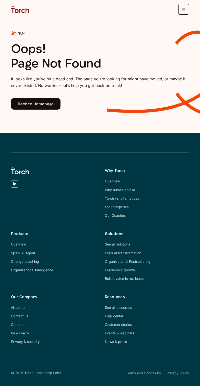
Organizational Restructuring (127, 261)
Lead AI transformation (123, 253)
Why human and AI (120, 190)
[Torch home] (20, 170)
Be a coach (20, 333)
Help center (114, 316)
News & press (116, 341)
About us (18, 307)
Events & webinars (119, 333)
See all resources (118, 307)
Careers (17, 324)
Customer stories (118, 324)
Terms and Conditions (143, 373)
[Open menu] (183, 9)
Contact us (19, 316)
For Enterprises (117, 207)
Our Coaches (115, 215)
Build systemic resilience (124, 278)
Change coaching (25, 261)
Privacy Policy (178, 373)
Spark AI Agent (23, 253)
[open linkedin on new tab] (14, 184)
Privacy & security (25, 341)
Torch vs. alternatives (122, 198)
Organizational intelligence (32, 270)
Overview (112, 181)
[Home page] (20, 9)
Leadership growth (120, 270)
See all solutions (117, 244)
